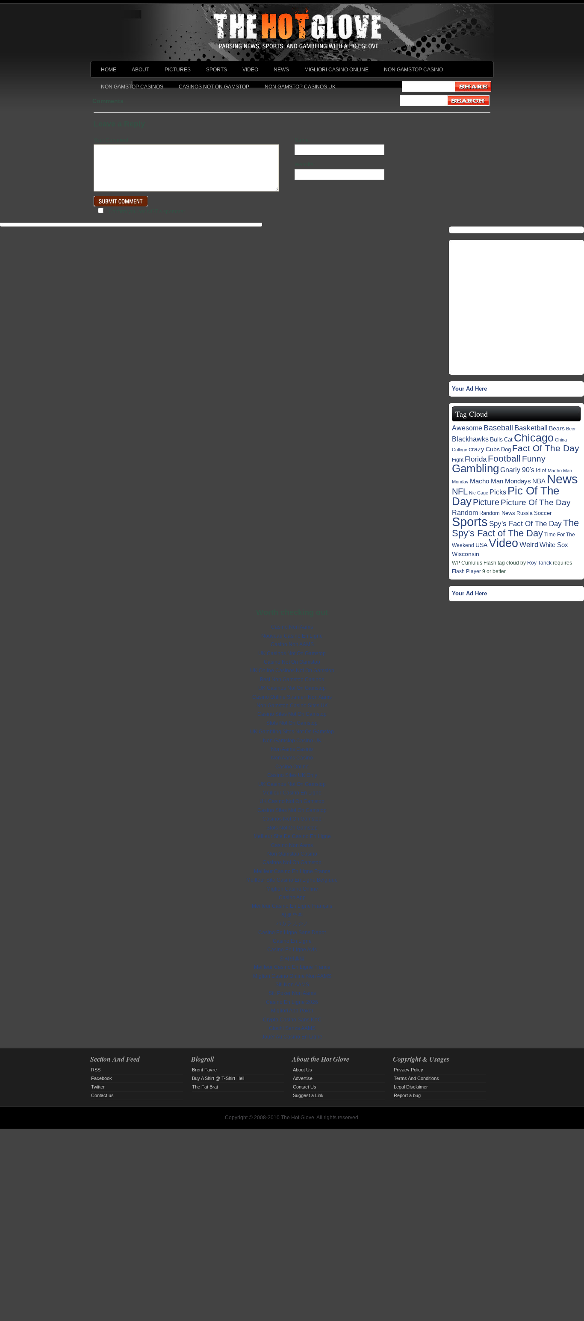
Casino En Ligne (292, 941)
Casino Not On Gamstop (292, 662)
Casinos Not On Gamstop (214, 87)
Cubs (493, 449)
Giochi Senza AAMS (292, 1028)
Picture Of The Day (536, 502)
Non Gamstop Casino (413, 70)
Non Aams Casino (292, 749)
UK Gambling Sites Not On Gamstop (292, 732)
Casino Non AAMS (292, 644)
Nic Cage (478, 492)
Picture (486, 502)
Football (504, 458)
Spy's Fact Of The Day (525, 523)
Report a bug (407, 1095)
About (140, 70)
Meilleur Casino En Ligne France (292, 871)
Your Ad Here (469, 388)
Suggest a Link (308, 1095)
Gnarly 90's (517, 470)
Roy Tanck (539, 563)
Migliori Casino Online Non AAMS (292, 976)
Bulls (496, 439)
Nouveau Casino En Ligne (292, 636)
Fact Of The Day (545, 448)
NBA (539, 481)
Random (465, 512)
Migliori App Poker (292, 1011)
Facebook (101, 1078)
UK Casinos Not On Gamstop (292, 653)
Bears (557, 428)
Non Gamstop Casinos (132, 87)
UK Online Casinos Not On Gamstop (292, 671)
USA (481, 545)
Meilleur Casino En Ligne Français (292, 906)
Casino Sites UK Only (292, 775)
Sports (216, 70)
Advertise (303, 1078)
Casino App (292, 897)
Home (108, 70)
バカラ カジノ (292, 924)
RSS (95, 1069)
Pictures (178, 70)
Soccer (543, 513)
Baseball (498, 428)
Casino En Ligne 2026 (292, 1002)
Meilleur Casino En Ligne (292, 793)
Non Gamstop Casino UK (292, 741)
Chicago (534, 438)
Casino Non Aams (292, 627)
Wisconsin (465, 553)
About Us (302, 1069)
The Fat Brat (205, 1086)
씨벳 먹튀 (292, 915)
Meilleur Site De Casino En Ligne (292, 836)
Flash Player (466, 571)
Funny (534, 458)
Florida (476, 459)
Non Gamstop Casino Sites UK (292, 706)
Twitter (98, 1086)
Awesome (467, 428)
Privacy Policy (408, 1069)
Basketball (531, 428)
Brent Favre (204, 1069)
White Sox (554, 544)
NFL (460, 491)
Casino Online (292, 767)
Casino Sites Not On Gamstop (292, 714)
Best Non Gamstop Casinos (292, 680)
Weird (528, 545)
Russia (524, 513)
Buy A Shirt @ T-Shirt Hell (218, 1078)
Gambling (475, 468)
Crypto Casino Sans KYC (292, 1020)
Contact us (102, 1095)
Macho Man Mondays (500, 481)
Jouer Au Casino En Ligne (292, 1037)
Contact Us (304, 1086)
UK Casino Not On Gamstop (292, 801)
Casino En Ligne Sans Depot (292, 933)
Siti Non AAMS (292, 985)
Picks (498, 492)
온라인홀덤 (292, 959)
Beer (571, 428)
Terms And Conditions (416, 1078)
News (281, 70)
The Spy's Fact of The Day (515, 528)
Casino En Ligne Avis (292, 950)
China (561, 439)
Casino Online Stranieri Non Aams (292, 697)
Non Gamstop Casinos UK (300, 87)
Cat (508, 439)
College (459, 449)
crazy (476, 449)
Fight (457, 459)
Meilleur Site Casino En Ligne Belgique (292, 880)
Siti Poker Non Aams (292, 993)
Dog (506, 449)
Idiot (541, 470)
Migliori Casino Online (336, 70)
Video (250, 70)
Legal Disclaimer (411, 1086)
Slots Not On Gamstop (292, 723)
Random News (497, 513)
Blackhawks (470, 439)
